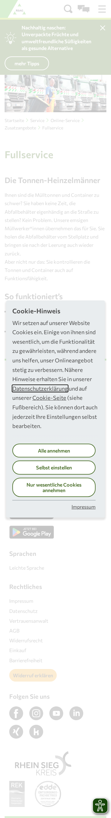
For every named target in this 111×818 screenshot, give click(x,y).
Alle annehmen (54, 450)
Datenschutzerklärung (40, 388)
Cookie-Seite (49, 397)
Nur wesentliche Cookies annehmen (54, 487)
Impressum (84, 507)
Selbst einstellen (54, 467)
